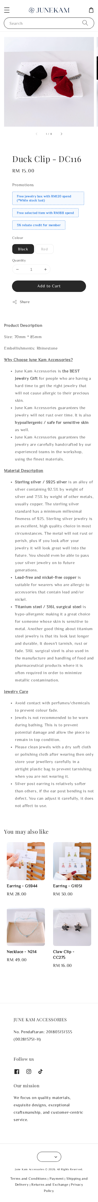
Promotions (23, 185)
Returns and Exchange (49, 1184)
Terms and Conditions (28, 1178)
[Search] (85, 23)
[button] (7, 10)
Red (44, 249)
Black (23, 249)
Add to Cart (49, 286)
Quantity (19, 260)
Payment (57, 1178)
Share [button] (25, 302)
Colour (17, 237)
